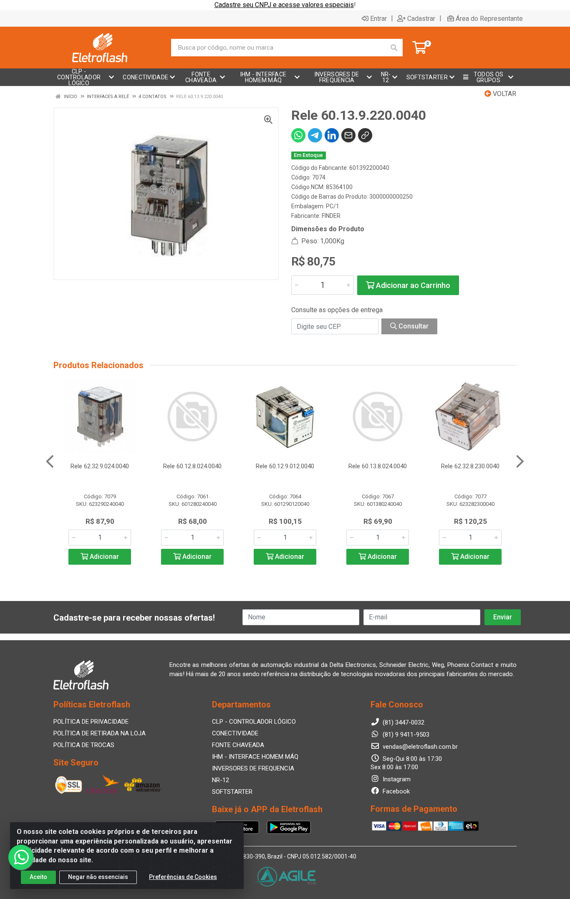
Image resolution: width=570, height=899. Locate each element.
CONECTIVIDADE (235, 733)
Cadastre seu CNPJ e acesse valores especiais (284, 5)
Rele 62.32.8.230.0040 (470, 466)
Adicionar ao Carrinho (412, 285)
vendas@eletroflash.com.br (419, 746)
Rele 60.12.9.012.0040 (285, 466)
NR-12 (220, 780)
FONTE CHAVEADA (238, 745)
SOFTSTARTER (232, 791)
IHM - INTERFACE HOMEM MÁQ (255, 756)
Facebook (395, 791)
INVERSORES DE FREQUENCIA (253, 768)
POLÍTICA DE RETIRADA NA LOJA (99, 733)
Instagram (396, 779)
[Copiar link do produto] (365, 135)
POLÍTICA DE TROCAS (83, 745)
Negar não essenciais (98, 877)
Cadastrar (421, 18)
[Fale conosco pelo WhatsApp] (20, 857)
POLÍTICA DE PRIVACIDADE (91, 721)
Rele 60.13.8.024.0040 (377, 466)
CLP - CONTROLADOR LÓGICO (254, 721)
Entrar (378, 18)
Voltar (503, 94)
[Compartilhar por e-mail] (348, 135)
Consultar (413, 326)
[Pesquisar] (394, 47)
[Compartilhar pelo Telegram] (315, 135)
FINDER (331, 215)
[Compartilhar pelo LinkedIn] (332, 135)
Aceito (38, 877)
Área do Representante (489, 18)
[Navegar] (50, 461)
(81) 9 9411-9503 (405, 734)
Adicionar (103, 557)
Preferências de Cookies (183, 877)
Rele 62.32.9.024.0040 (100, 466)
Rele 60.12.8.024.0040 (192, 466)
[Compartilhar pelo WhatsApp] (298, 135)
